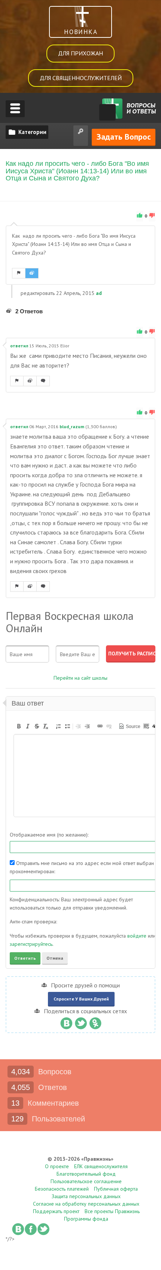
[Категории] (27, 132)
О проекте (57, 1166)
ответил (19, 345)
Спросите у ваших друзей (81, 999)
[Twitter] (80, 1021)
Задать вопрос (124, 136)
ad (99, 293)
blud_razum (72, 426)
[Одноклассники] (95, 1021)
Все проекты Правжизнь (112, 1211)
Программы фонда (86, 1218)
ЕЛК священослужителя (101, 1166)
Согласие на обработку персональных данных (86, 1203)
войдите (136, 935)
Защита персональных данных (86, 1196)
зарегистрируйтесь (31, 944)
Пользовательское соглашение (86, 1181)
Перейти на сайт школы (80, 677)
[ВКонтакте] (66, 1021)
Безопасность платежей (62, 1188)
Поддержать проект (56, 1211)
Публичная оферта (116, 1188)
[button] (18, 726)
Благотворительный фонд (86, 1173)
